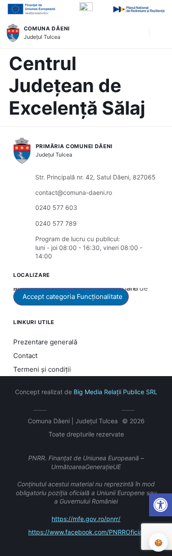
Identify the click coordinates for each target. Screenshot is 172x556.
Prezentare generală (45, 342)
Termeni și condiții (42, 369)
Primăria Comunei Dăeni (74, 146)
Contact (25, 355)
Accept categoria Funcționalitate (72, 296)
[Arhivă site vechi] (112, 408)
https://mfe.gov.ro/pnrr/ (86, 518)
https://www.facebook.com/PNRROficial (86, 532)
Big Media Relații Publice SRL (115, 392)
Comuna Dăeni (47, 28)
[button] (138, 33)
